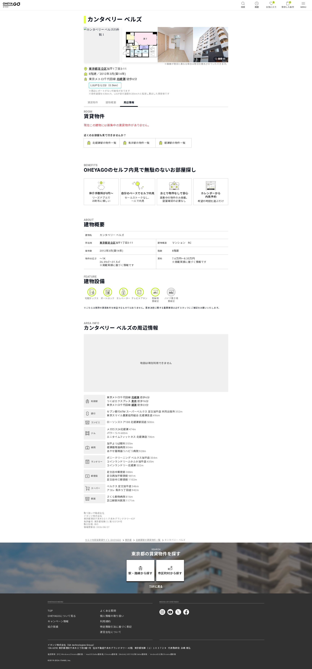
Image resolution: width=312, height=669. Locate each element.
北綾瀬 (121, 79)
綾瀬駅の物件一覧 (174, 142)
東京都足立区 (98, 69)
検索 (243, 7)
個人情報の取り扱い (112, 616)
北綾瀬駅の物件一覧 (104, 142)
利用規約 (105, 621)
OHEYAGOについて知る (62, 616)
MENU (303, 7)
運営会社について (110, 632)
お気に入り (271, 4)
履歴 (257, 7)
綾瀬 (134, 404)
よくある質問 (108, 610)
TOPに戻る (156, 586)
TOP (50, 610)
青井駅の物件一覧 (139, 142)
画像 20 (221, 59)
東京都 (128, 540)
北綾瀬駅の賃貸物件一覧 (148, 540)
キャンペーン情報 (58, 621)
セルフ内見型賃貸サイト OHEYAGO (103, 540)
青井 (134, 401)
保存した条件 (287, 4)
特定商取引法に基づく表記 (116, 626)
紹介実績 (53, 626)
